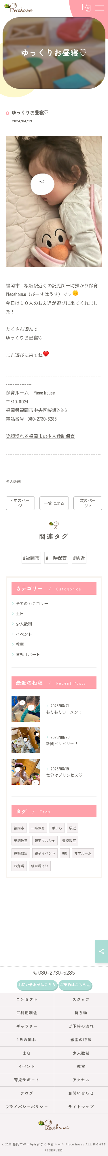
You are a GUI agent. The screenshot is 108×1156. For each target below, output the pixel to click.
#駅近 (79, 557)
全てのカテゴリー (32, 603)
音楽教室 (69, 840)
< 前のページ (20, 503)
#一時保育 (56, 557)
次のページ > (88, 503)
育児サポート (28, 654)
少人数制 (13, 481)
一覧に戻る (54, 503)
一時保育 (38, 827)
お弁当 (19, 865)
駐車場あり (39, 865)
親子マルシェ (45, 840)
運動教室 (21, 853)
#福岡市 (31, 557)
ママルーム (83, 853)
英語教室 (21, 840)
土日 (20, 613)
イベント (24, 634)
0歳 (64, 853)
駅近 (72, 827)
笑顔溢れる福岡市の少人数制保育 (40, 436)
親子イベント (45, 853)
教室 (20, 644)
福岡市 (19, 827)
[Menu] (99, 7)
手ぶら (57, 827)
